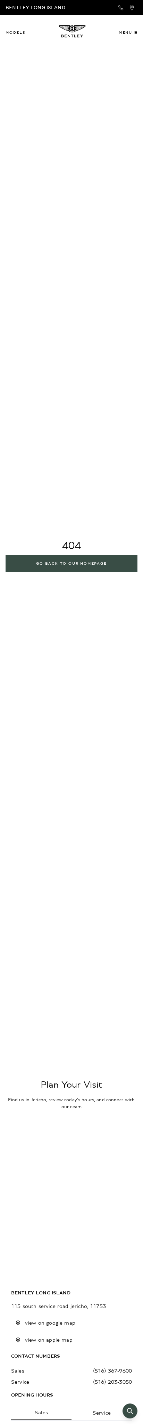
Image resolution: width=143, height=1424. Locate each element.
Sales (41, 1412)
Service (102, 1413)
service (20, 1382)
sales (17, 1371)
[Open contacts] (120, 7)
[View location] (131, 7)
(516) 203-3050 (112, 1382)
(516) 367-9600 (112, 1371)
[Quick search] (130, 1410)
